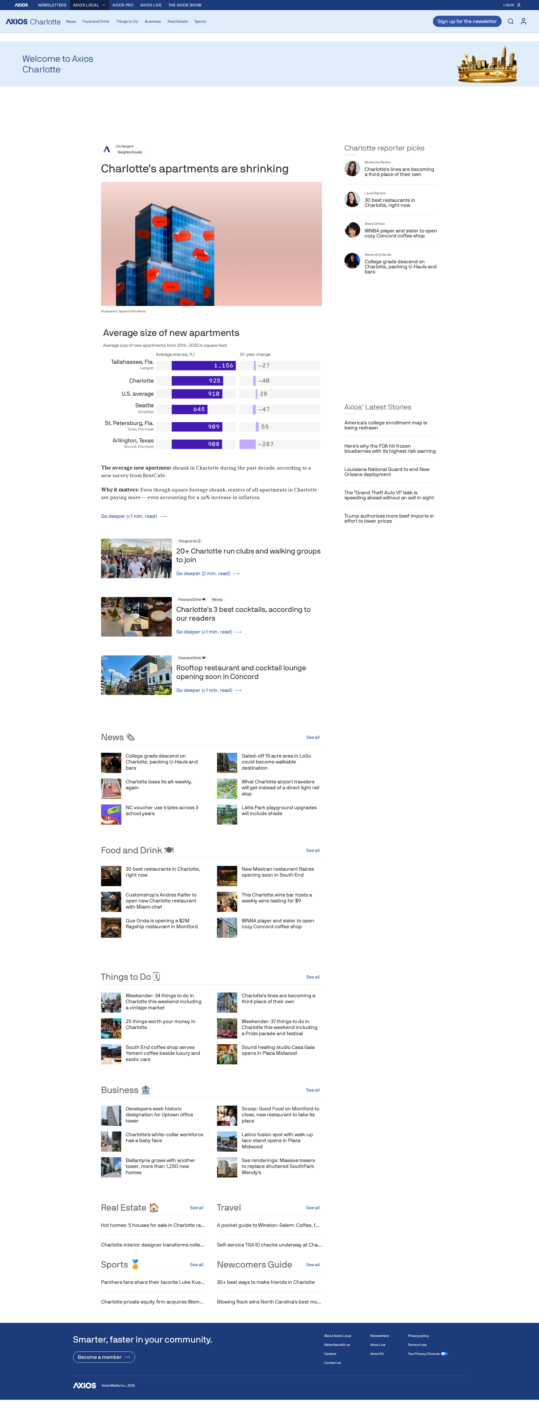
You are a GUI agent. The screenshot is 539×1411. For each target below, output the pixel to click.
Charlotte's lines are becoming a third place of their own (278, 998)
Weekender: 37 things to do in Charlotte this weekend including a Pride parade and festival (280, 1027)
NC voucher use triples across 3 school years (162, 810)
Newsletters (52, 5)
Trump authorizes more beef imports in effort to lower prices (389, 518)
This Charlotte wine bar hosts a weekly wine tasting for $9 (277, 898)
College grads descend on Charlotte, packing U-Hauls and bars (162, 762)
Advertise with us (337, 1344)
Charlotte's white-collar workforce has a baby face (164, 1137)
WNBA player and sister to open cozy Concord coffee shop (278, 924)
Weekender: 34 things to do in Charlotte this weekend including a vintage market (164, 1001)
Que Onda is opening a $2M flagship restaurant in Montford (162, 924)
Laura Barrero (375, 193)
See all (313, 737)
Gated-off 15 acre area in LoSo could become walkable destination (276, 762)
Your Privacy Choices (424, 1353)
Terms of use (417, 1344)
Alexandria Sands (378, 254)
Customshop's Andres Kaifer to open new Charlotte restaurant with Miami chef (161, 901)
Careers (330, 1353)
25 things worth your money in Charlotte (160, 1024)
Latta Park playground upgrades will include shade (279, 810)
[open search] (510, 21)
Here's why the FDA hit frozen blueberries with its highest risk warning (390, 448)
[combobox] (89, 5)
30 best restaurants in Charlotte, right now (163, 872)
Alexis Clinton (375, 223)
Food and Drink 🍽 (192, 600)
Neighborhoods (130, 152)
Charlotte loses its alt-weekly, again (159, 785)
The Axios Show (184, 5)
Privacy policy (418, 1335)
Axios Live (151, 5)
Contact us (332, 1362)
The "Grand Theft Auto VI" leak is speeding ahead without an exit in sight (389, 495)
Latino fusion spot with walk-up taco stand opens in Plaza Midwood (277, 1140)
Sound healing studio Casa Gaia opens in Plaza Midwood (278, 1050)
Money (217, 600)
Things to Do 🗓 (189, 541)
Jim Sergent (125, 146)
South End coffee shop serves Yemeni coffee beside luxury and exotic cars (163, 1053)
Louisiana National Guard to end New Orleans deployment (387, 472)
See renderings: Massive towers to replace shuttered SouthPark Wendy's (278, 1166)
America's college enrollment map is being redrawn (385, 425)
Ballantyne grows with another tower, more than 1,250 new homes (160, 1166)
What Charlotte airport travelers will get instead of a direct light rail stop (280, 788)
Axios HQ (376, 1353)
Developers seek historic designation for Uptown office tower (159, 1115)
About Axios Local (337, 1335)
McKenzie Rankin (378, 162)
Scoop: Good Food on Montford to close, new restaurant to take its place (280, 1115)
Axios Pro (123, 5)
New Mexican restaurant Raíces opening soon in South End (278, 872)
